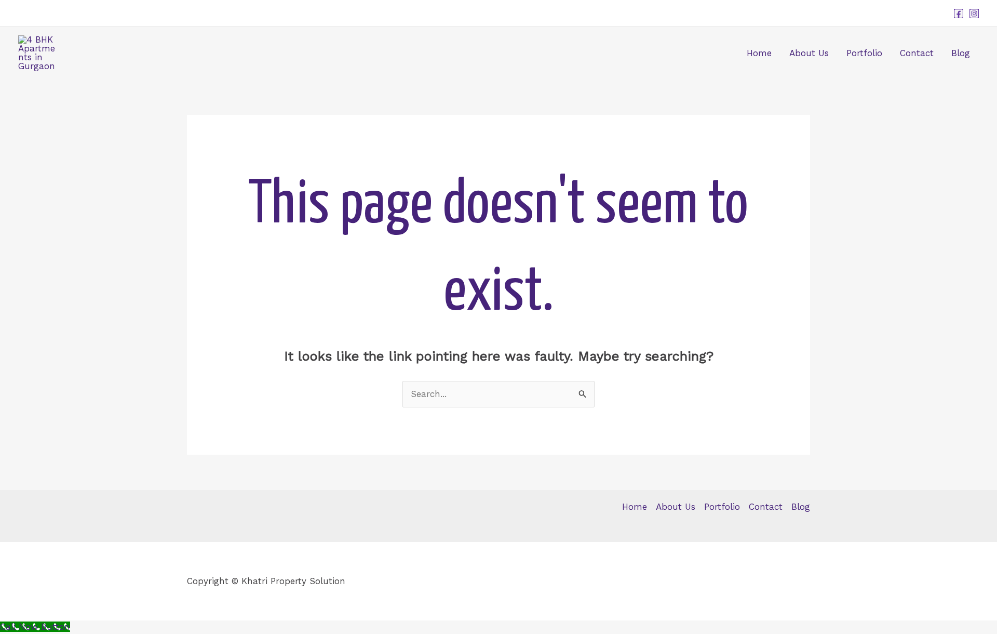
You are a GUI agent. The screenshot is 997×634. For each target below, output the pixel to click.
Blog (960, 53)
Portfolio (864, 53)
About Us (809, 53)
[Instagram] (974, 13)
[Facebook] (958, 13)
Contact (917, 53)
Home (759, 53)
